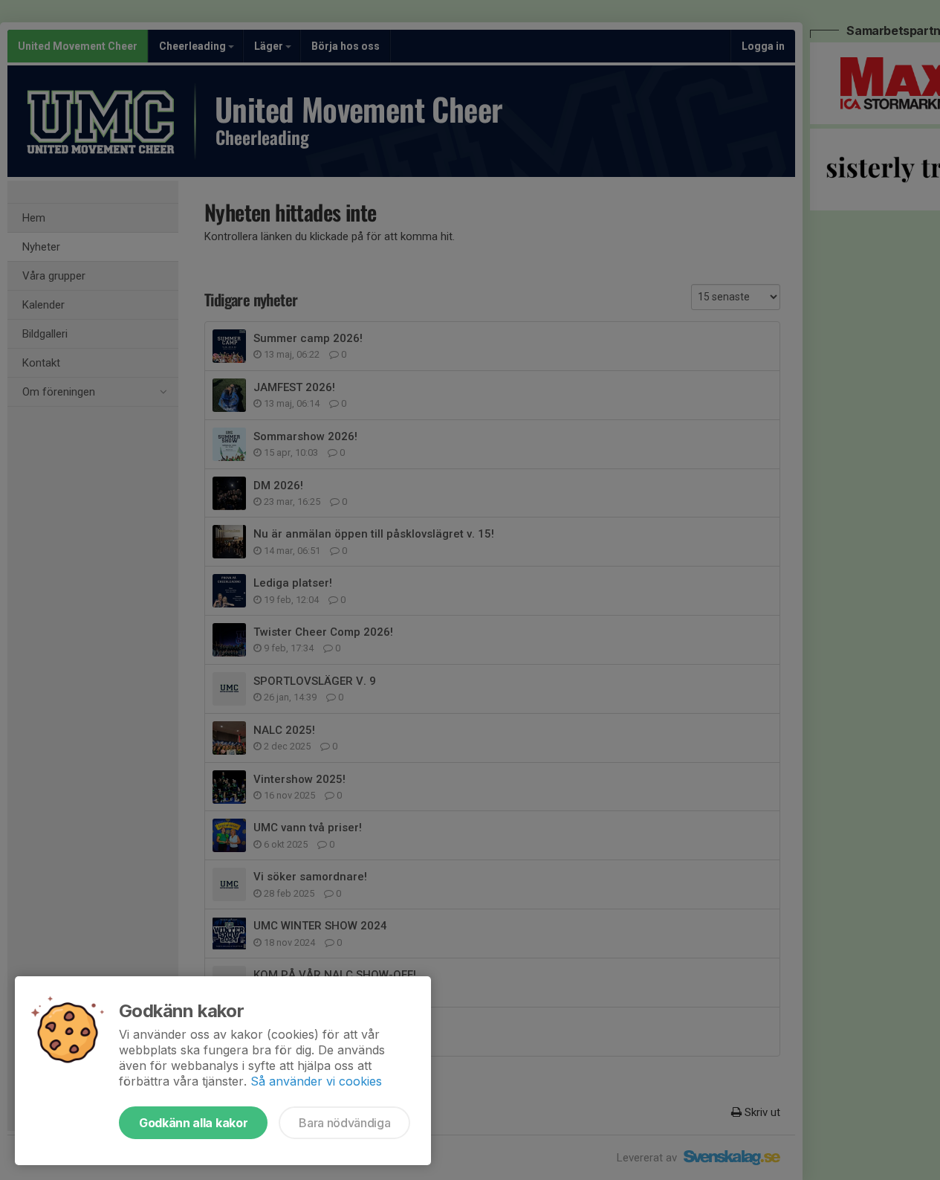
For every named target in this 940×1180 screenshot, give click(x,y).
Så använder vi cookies (316, 1081)
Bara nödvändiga (344, 1122)
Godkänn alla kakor (193, 1122)
